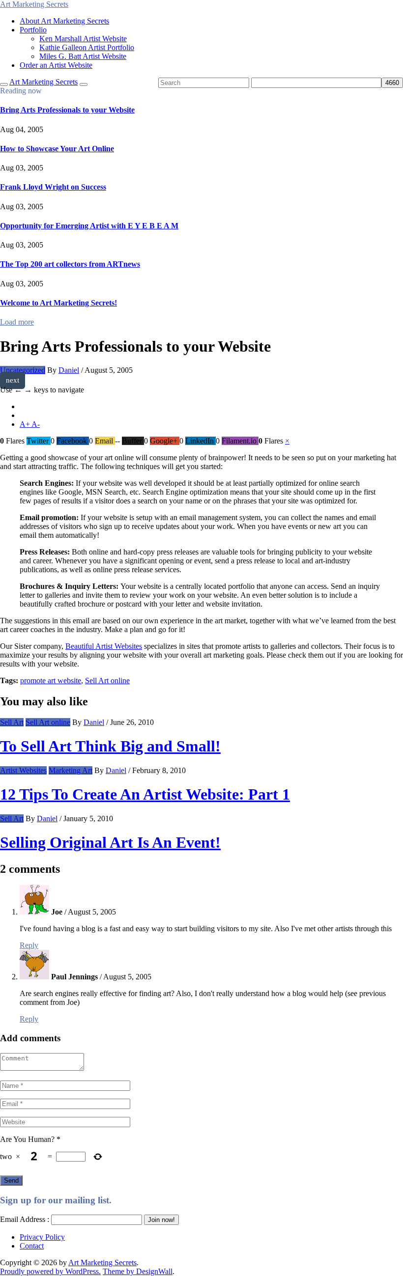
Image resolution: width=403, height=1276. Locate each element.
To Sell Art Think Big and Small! (110, 746)
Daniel (68, 370)
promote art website (50, 680)
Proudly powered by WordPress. (50, 1271)
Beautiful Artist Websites (103, 646)
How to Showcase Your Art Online (57, 148)
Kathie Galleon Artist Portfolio (86, 47)
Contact (32, 1246)
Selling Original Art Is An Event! (110, 842)
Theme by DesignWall (138, 1271)
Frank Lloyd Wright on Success (53, 187)
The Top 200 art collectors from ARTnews (70, 264)
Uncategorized (22, 370)
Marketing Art (70, 770)
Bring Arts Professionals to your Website (67, 110)
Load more (17, 322)
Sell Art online (107, 680)
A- (35, 424)
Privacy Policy (42, 1237)
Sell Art (12, 722)
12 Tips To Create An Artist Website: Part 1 (145, 794)
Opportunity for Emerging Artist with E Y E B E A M (89, 226)
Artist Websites (23, 770)
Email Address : (24, 1219)
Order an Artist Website (56, 65)
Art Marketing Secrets (102, 1262)
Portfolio (33, 30)
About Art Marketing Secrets (64, 21)
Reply (29, 945)
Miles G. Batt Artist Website (82, 56)
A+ (25, 424)
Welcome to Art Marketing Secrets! (58, 303)
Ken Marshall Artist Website (83, 38)
